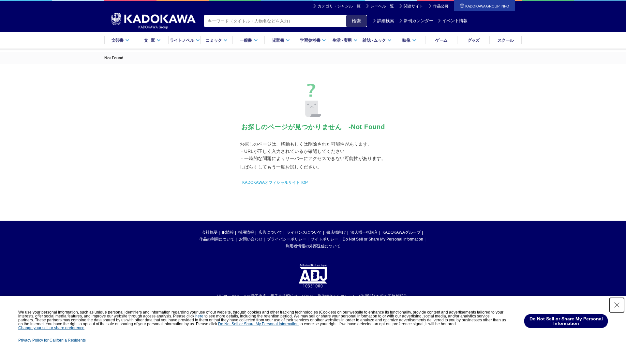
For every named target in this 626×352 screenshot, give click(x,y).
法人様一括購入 (364, 232)
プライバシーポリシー (286, 239)
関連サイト (413, 6)
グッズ (474, 40)
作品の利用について (216, 239)
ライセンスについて (304, 232)
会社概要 (209, 232)
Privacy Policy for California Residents (52, 340)
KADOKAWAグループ (401, 232)
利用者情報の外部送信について (313, 246)
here (199, 316)
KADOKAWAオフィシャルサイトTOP (275, 182)
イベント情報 (455, 20)
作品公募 (441, 6)
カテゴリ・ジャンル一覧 (339, 6)
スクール (506, 40)
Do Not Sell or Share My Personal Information (383, 239)
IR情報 (228, 232)
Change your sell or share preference (51, 328)
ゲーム (441, 40)
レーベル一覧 (382, 6)
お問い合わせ (250, 239)
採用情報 (246, 232)
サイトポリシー (324, 239)
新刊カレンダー (418, 20)
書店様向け (336, 232)
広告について (270, 232)
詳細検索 (385, 20)
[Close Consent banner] (617, 305)
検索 (356, 20)
